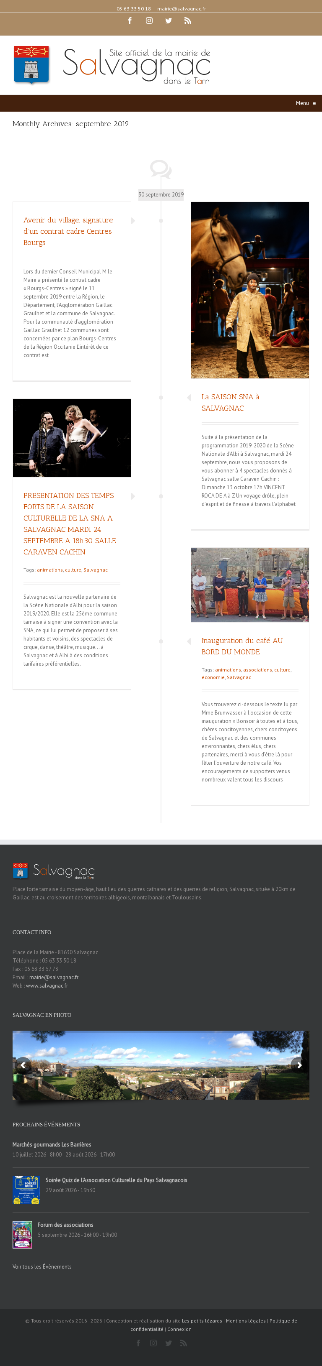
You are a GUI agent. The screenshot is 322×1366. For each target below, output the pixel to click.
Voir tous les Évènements (42, 1266)
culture (73, 570)
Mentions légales (246, 1320)
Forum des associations (65, 1224)
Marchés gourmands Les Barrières (52, 1144)
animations (50, 570)
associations (257, 669)
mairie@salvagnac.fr (181, 8)
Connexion (179, 1329)
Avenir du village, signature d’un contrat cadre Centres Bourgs (68, 231)
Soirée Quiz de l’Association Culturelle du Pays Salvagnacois (116, 1180)
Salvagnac (95, 570)
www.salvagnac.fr (47, 985)
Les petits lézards (202, 1320)
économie (213, 677)
